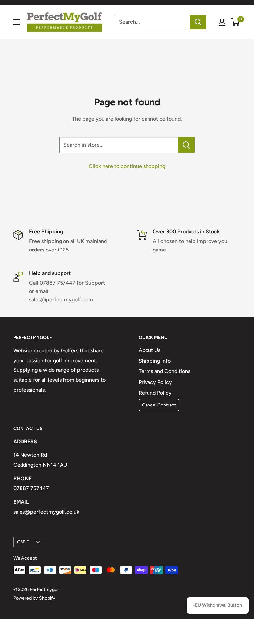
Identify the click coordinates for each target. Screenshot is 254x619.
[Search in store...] (186, 145)
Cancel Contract (159, 405)
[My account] (222, 22)
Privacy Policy (155, 382)
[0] (235, 22)
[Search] (198, 22)
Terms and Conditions (164, 371)
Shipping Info (155, 361)
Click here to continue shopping (127, 166)
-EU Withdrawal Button (217, 605)
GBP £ (23, 541)
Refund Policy (155, 393)
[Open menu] (16, 22)
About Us (149, 350)
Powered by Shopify (34, 598)
